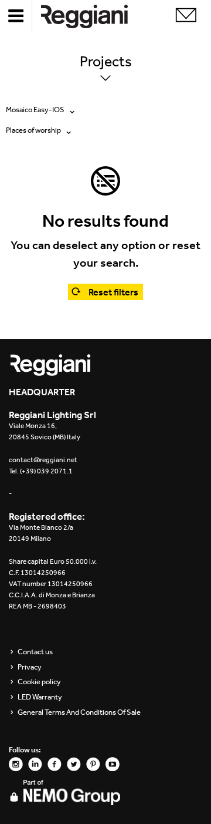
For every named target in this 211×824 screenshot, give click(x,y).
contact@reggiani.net (43, 460)
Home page (94, 16)
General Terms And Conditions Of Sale (79, 712)
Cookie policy (39, 682)
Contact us (35, 652)
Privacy (30, 667)
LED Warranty (40, 697)
